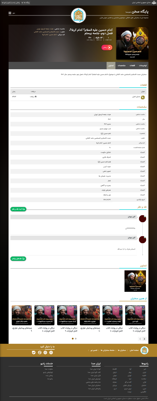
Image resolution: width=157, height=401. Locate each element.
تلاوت (144, 375)
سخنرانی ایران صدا (94, 385)
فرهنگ (114, 379)
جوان (115, 375)
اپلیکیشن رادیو (48, 372)
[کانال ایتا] (39, 353)
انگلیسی (143, 392)
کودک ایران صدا (95, 369)
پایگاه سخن (137, 12)
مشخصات (121, 65)
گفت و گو (128, 382)
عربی (144, 388)
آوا (130, 369)
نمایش (144, 385)
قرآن (144, 382)
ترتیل (115, 372)
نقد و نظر (142, 207)
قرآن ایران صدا (96, 375)
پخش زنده (49, 375)
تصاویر (111, 65)
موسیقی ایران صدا (94, 379)
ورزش (115, 385)
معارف (115, 382)
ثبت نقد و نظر (17, 209)
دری (115, 388)
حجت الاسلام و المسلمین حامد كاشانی (46, 32)
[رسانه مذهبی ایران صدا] (45, 353)
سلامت (143, 379)
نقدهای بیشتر (16, 258)
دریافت (32, 96)
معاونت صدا (49, 369)
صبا (130, 379)
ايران (144, 372)
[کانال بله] (34, 353)
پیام (130, 372)
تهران (129, 375)
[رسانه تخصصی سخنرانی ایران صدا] (51, 353)
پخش (105, 47)
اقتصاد (114, 369)
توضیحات (143, 65)
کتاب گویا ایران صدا (94, 372)
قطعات (132, 65)
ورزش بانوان (127, 385)
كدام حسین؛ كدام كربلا (49, 34)
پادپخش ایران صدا (94, 388)
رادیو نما (50, 379)
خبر (145, 369)
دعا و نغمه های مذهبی (93, 382)
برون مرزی (127, 388)
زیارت (129, 392)
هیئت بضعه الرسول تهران (45, 29)
